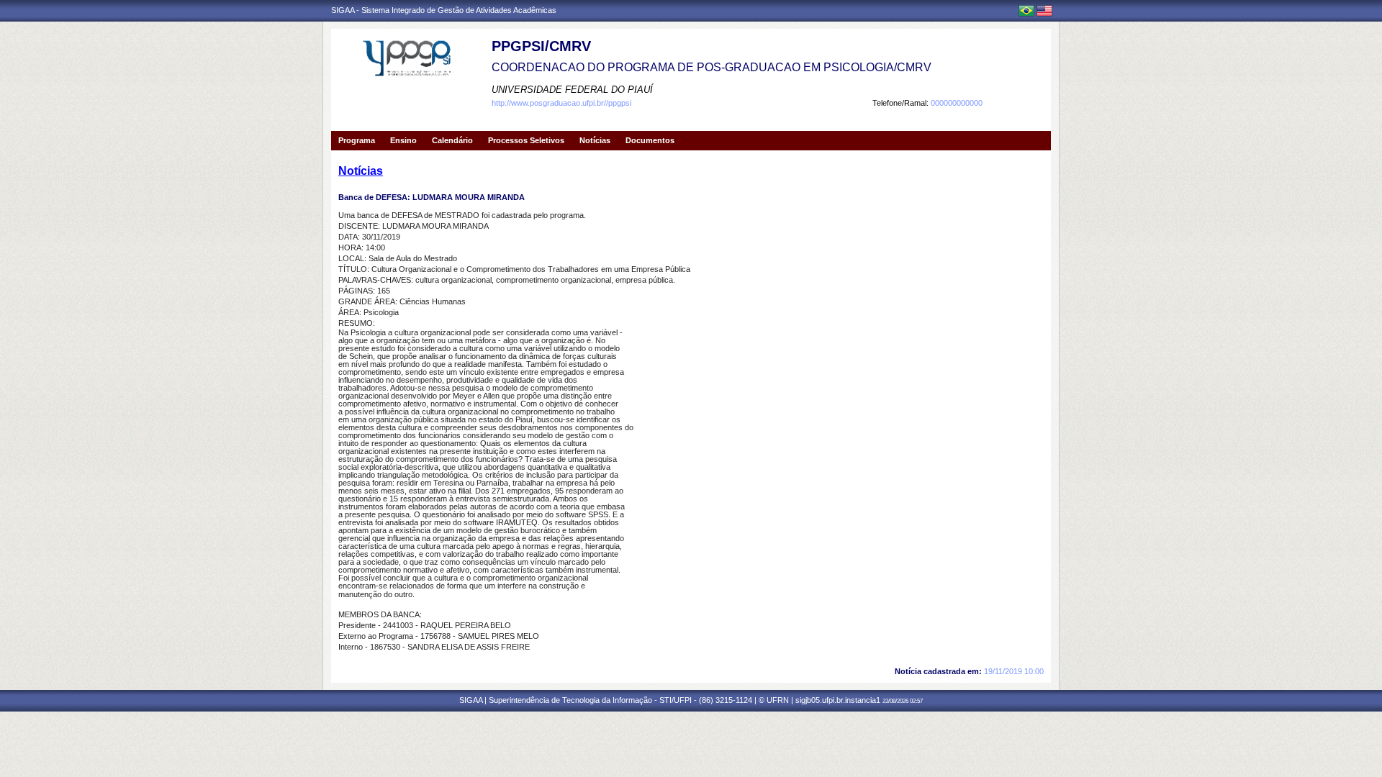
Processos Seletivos (526, 140)
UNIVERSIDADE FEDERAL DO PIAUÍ (572, 89)
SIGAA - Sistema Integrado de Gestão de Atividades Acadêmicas (443, 10)
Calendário (452, 140)
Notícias (594, 140)
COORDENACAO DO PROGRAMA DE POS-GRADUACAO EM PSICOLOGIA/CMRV (711, 67)
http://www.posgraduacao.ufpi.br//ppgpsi (561, 103)
